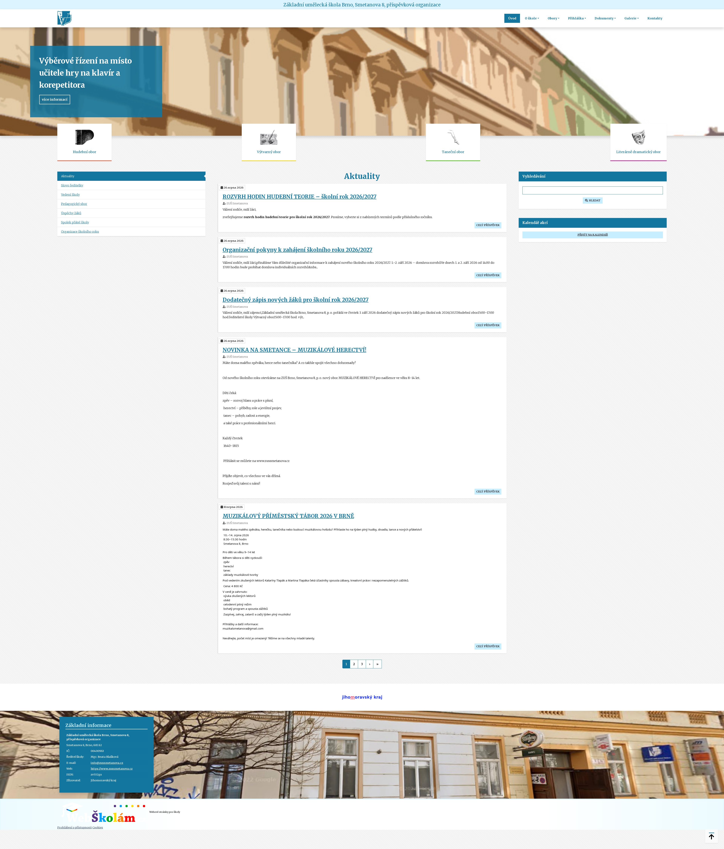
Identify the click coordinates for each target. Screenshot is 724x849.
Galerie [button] (630, 18)
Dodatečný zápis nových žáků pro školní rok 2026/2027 (296, 299)
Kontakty (654, 18)
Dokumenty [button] (604, 18)
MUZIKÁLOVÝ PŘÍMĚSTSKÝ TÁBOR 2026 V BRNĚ (288, 516)
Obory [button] (552, 18)
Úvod (512, 18)
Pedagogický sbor (74, 204)
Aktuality (67, 176)
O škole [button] (531, 18)
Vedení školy (70, 194)
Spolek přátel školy (75, 222)
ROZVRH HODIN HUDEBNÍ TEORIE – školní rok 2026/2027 (300, 196)
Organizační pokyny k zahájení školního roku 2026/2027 (297, 249)
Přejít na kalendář (593, 234)
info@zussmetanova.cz (107, 763)
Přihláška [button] (576, 18)
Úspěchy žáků (71, 213)
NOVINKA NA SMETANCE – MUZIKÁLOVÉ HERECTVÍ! (294, 350)
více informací (54, 99)
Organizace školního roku (80, 231)
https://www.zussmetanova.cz (112, 768)
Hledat (594, 200)
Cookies (97, 827)
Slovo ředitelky (72, 185)
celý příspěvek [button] (488, 225)
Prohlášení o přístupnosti (74, 827)
